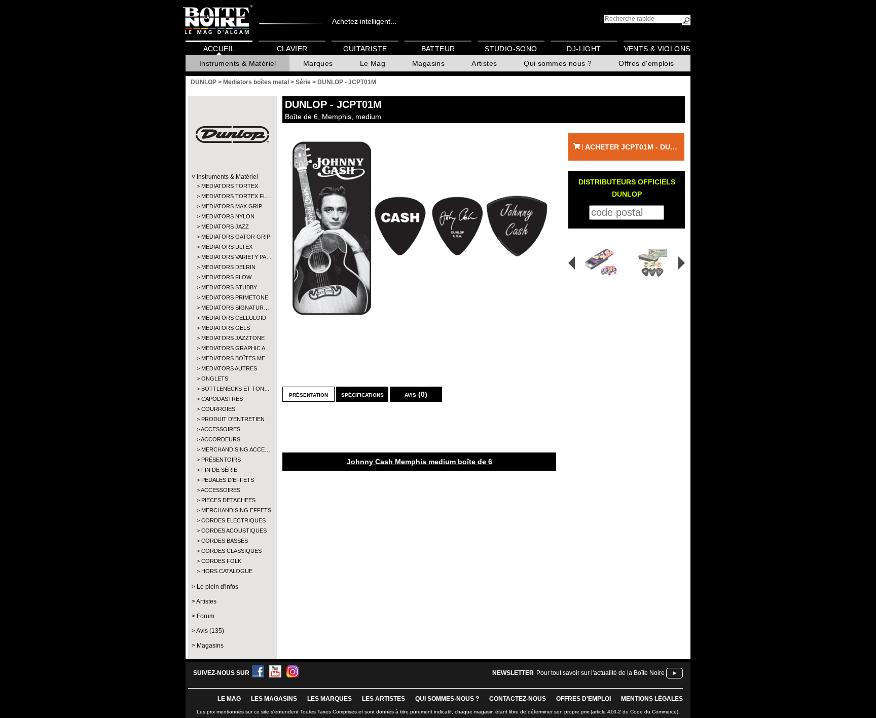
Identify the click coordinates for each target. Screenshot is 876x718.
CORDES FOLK (221, 561)
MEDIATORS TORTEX (229, 186)
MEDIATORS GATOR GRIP (232, 237)
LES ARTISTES (383, 698)
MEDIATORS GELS (225, 328)
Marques (318, 63)
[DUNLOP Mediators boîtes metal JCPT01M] (419, 227)
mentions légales (652, 698)
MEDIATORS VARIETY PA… (232, 257)
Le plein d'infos (217, 586)
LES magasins (274, 698)
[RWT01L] (654, 263)
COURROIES (218, 409)
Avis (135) (210, 630)
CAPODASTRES (222, 399)
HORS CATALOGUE (226, 571)
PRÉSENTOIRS (221, 460)
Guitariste (365, 49)
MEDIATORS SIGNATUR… (232, 308)
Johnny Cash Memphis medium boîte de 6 (419, 462)
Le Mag (372, 63)
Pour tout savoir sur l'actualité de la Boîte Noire (600, 672)
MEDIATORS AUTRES (229, 368)
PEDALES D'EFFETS (227, 480)
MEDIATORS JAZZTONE (232, 338)
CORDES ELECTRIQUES (232, 520)
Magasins (428, 63)
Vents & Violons (657, 49)
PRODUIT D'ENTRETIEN (232, 419)
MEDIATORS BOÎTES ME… (232, 358)
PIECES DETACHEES (228, 500)
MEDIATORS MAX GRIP (231, 206)
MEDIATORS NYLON (227, 216)
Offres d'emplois (646, 63)
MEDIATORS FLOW (226, 277)
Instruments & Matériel (237, 63)
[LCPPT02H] (597, 263)
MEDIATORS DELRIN (228, 267)
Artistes (484, 63)
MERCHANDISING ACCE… (232, 449)
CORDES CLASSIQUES (231, 551)
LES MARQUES (329, 698)
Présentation (308, 394)
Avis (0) (416, 394)
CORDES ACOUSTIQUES (232, 530)
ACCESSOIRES (220, 429)
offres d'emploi (583, 698)
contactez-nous (517, 698)
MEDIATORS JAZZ (225, 226)
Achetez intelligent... (364, 21)
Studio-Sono (511, 49)
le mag (229, 698)
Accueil (219, 49)
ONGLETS (214, 378)
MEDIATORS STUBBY (229, 287)
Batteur (438, 49)
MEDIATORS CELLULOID (232, 318)
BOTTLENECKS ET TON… (232, 389)
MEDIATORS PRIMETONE (232, 297)
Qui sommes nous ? (558, 63)
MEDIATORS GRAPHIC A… (232, 348)
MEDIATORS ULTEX (226, 247)
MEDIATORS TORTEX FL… (232, 196)
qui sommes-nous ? (447, 698)
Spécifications (362, 394)
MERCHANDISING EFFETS (232, 510)
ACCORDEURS (220, 439)
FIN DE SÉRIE (219, 470)
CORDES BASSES (224, 541)
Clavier (292, 49)
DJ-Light (584, 49)
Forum (205, 616)
